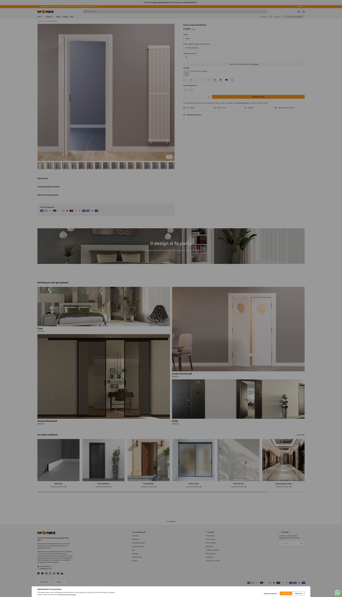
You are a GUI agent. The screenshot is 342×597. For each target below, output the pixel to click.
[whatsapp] (337, 591)
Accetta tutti (286, 593)
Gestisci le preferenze (270, 593)
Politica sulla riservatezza (67, 594)
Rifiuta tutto (298, 593)
